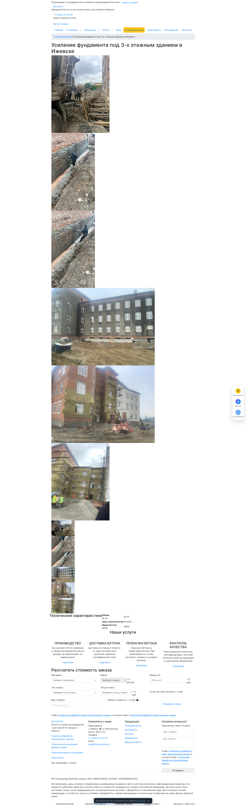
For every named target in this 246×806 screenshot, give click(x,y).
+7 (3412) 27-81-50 (63, 14)
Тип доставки (107, 687)
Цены (118, 30)
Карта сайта (57, 757)
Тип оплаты (57, 687)
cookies (142, 801)
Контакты (187, 30)
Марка (103, 675)
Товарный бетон (133, 725)
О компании (72, 30)
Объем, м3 (155, 675)
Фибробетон (131, 738)
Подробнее (67, 662)
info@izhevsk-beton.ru (99, 744)
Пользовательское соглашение (67, 752)
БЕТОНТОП (57, 721)
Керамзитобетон (133, 742)
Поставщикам (171, 30)
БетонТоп (58, 6)
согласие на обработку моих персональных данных (84, 715)
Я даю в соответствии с (113, 715)
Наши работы (154, 30)
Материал (56, 675)
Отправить (178, 770)
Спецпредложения (134, 30)
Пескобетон (131, 729)
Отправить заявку (172, 704)
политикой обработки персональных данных (153, 715)
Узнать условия (130, 2)
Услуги (106, 30)
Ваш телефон (58, 700)
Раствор (129, 734)
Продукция (90, 30)
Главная (58, 30)
